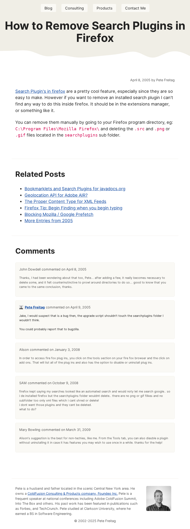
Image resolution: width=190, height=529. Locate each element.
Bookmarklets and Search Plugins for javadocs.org (75, 188)
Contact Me (135, 8)
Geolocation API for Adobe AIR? (56, 195)
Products (104, 8)
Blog (48, 8)
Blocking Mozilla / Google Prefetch (59, 214)
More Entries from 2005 (49, 220)
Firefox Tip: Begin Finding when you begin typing (73, 207)
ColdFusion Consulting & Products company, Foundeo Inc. (73, 493)
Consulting (74, 8)
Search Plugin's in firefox (40, 91)
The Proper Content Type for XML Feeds (65, 201)
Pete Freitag (35, 307)
